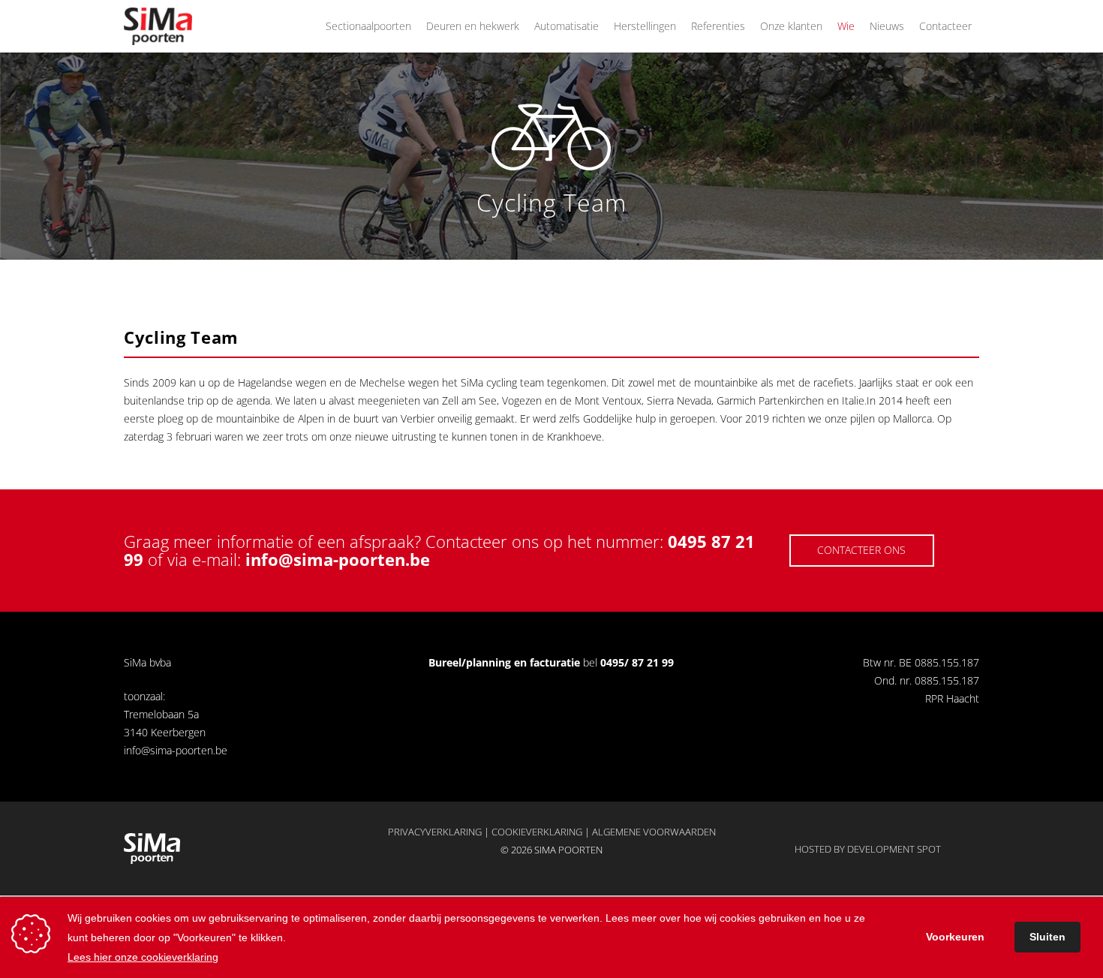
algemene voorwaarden (654, 831)
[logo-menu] (158, 26)
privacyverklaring (435, 831)
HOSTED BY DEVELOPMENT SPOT (868, 849)
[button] (417, 26)
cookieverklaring (536, 831)
